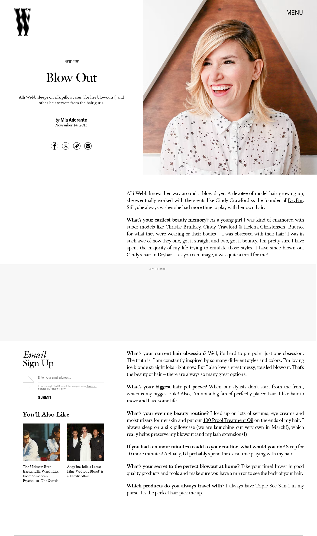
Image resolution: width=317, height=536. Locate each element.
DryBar (295, 200)
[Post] (65, 146)
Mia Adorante (74, 119)
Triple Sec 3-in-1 (273, 486)
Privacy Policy (58, 388)
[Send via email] (88, 146)
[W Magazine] (23, 21)
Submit (45, 397)
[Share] (54, 146)
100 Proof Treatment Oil (228, 420)
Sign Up (38, 358)
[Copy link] (77, 146)
